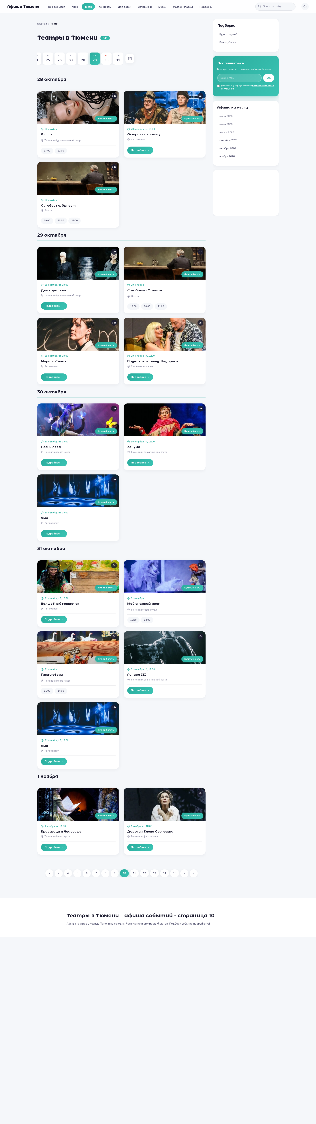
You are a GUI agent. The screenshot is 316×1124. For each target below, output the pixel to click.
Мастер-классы (183, 6)
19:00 (47, 220)
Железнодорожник (142, 366)
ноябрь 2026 (227, 156)
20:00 (61, 220)
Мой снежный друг (143, 603)
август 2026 (226, 132)
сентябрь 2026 (228, 140)
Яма (44, 518)
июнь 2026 (225, 116)
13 (154, 873)
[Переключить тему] (305, 6)
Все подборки (227, 42)
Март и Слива (53, 361)
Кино (75, 6)
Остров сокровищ (143, 134)
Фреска (49, 210)
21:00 (61, 150)
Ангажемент (138, 139)
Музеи (162, 6)
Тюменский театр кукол (58, 452)
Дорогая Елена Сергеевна (150, 831)
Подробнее (138, 150)
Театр (88, 6)
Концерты (105, 6)
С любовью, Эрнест (58, 205)
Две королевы (53, 290)
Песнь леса (51, 447)
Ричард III (136, 674)
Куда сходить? (228, 34)
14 (164, 873)
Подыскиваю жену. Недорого (152, 361)
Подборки (206, 6)
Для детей (124, 6)
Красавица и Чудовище (61, 831)
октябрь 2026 (227, 148)
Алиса (46, 134)
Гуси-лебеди (52, 674)
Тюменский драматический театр (63, 140)
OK (269, 78)
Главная (42, 23)
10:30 (133, 620)
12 (144, 873)
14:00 (61, 691)
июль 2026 (225, 124)
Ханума (133, 447)
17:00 (47, 150)
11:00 (47, 691)
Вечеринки (145, 6)
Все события (56, 6)
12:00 (147, 620)
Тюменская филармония (144, 836)
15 (174, 873)
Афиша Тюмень (23, 6)
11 (134, 873)
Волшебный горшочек (60, 603)
